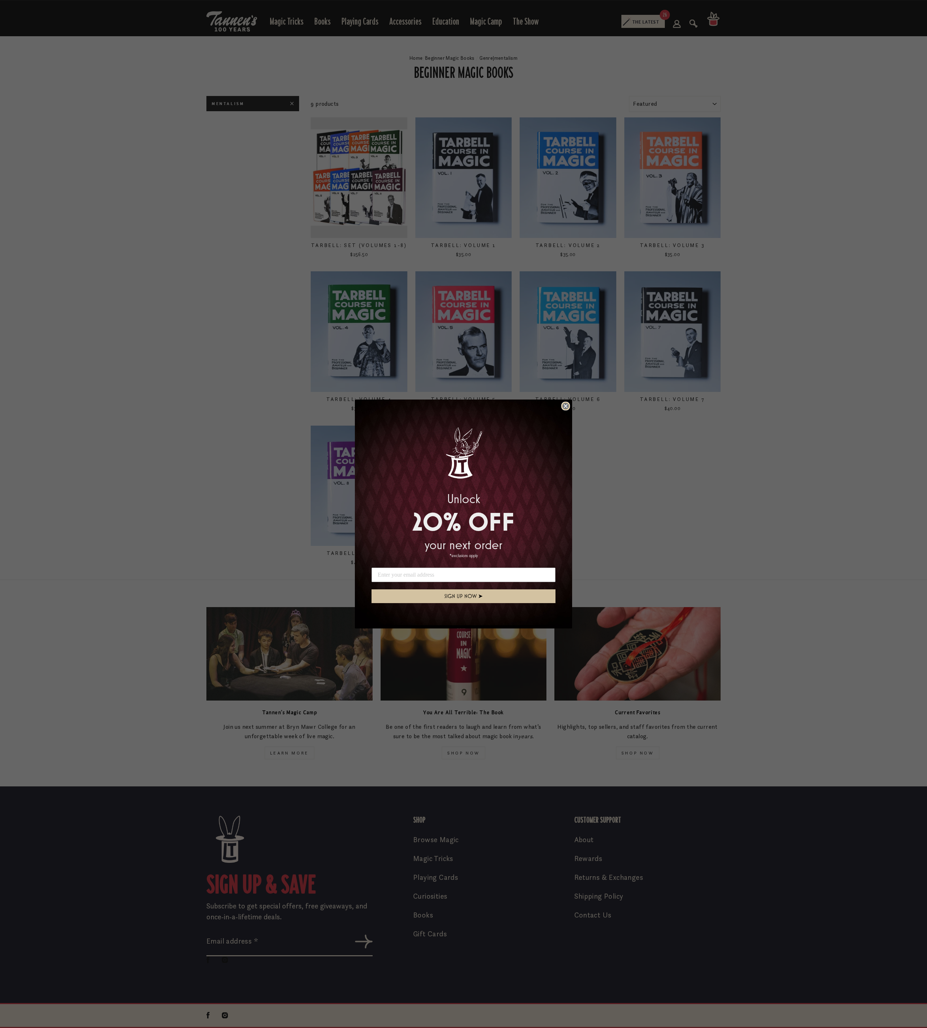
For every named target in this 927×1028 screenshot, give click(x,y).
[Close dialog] (565, 406)
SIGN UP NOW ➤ (463, 596)
